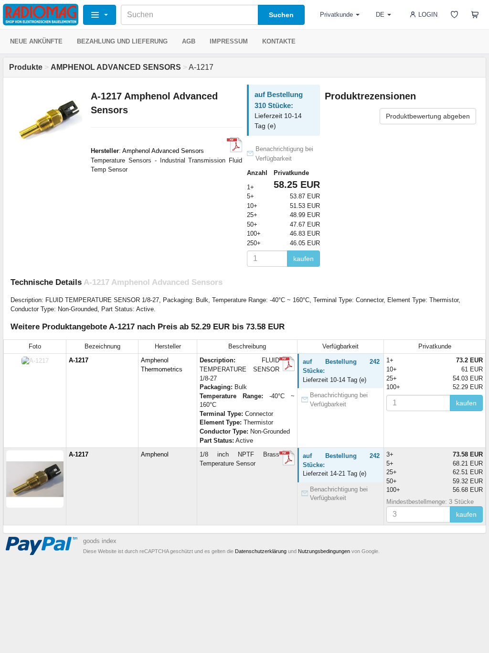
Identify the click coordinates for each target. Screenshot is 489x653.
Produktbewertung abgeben (428, 116)
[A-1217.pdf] (287, 363)
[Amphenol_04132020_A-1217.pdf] (234, 144)
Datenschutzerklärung (261, 551)
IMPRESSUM (229, 41)
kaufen (303, 258)
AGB (188, 41)
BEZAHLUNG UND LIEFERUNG (122, 41)
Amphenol (155, 454)
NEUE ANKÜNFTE (36, 41)
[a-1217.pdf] (287, 458)
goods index (100, 540)
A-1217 (78, 360)
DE (380, 14)
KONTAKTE (279, 41)
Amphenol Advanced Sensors (163, 150)
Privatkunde (336, 14)
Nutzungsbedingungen (324, 551)
